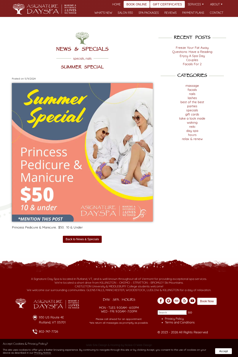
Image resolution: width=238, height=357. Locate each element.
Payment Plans (193, 13)
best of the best (192, 102)
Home (116, 4)
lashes (192, 98)
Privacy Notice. (42, 352)
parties (192, 106)
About (215, 4)
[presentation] (161, 301)
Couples (192, 60)
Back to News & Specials (82, 239)
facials (192, 90)
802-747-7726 (48, 331)
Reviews (170, 13)
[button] (190, 312)
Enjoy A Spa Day (192, 56)
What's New (103, 13)
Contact (216, 13)
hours (192, 135)
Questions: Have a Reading (192, 52)
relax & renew (192, 139)
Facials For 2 (192, 64)
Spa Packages (149, 13)
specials (78, 58)
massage (192, 85)
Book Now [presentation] (207, 301)
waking (192, 122)
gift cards (192, 114)
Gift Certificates (167, 4)
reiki (192, 126)
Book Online (136, 4)
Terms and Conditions (180, 322)
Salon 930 (125, 13)
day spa (192, 130)
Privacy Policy (174, 318)
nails (89, 58)
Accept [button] (223, 351)
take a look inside (192, 118)
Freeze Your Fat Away (192, 47)
